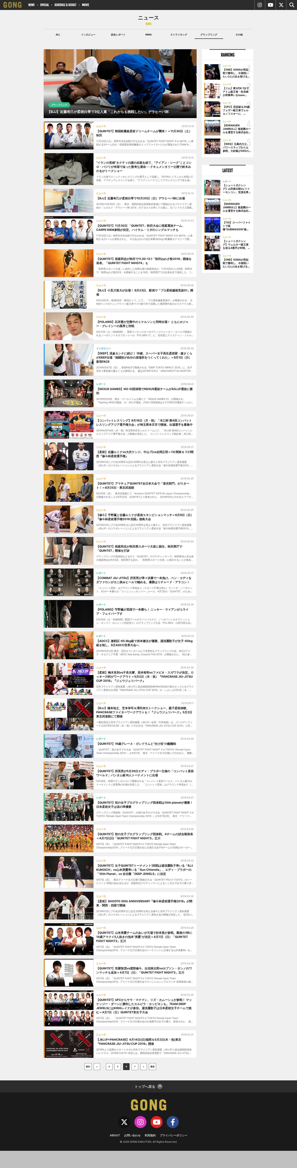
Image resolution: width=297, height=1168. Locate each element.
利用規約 (150, 1135)
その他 (239, 34)
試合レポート (118, 34)
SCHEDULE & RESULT (65, 5)
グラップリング (208, 34)
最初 (88, 1066)
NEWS (31, 5)
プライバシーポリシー (173, 1135)
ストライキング (178, 34)
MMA (148, 34)
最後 (152, 1066)
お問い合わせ (132, 1135)
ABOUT (115, 1135)
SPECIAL (44, 5)
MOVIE (85, 5)
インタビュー (88, 34)
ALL (58, 34)
